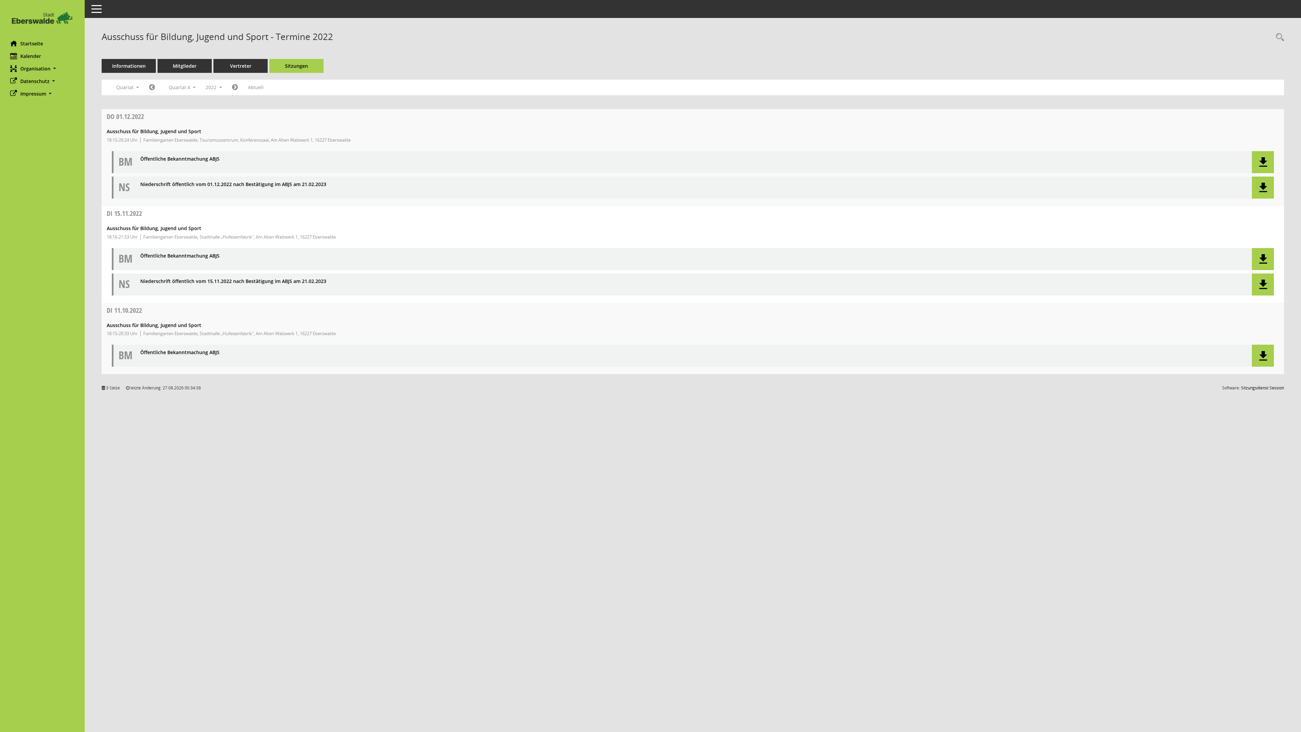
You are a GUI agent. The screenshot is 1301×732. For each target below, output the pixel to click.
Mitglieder (185, 66)
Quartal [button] (125, 87)
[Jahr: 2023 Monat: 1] (235, 87)
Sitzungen (296, 66)
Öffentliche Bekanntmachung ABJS (180, 159)
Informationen (129, 66)
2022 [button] (212, 87)
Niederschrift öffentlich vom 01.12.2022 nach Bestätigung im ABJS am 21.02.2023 (233, 184)
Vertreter (240, 66)
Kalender (30, 56)
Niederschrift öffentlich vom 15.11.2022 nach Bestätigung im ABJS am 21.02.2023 (233, 281)
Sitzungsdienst (1262, 388)
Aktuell (256, 87)
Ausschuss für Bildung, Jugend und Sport (154, 131)
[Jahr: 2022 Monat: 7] (152, 87)
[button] (42, 68)
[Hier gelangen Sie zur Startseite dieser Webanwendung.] (42, 18)
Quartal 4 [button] (180, 87)
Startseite (31, 43)
